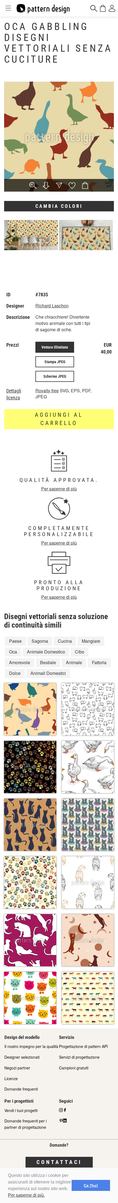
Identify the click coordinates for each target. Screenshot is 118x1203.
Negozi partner (17, 1067)
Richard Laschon (52, 305)
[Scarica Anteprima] (46, 186)
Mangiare (91, 641)
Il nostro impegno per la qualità (31, 1046)
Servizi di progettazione (79, 1057)
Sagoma (40, 641)
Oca (13, 652)
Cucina (65, 641)
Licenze (11, 1078)
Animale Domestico (46, 652)
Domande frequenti (21, 1089)
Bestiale (48, 662)
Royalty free (47, 390)
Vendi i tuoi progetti (21, 1110)
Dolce (15, 673)
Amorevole (19, 662)
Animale (74, 662)
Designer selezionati (22, 1057)
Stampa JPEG (54, 362)
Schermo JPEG (54, 376)
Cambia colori (59, 206)
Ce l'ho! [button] (91, 1185)
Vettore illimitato (54, 347)
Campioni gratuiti (73, 1067)
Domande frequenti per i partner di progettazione (25, 1124)
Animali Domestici (48, 673)
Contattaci (59, 1162)
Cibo (79, 652)
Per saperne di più (59, 488)
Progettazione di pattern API (83, 1046)
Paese (15, 641)
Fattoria (99, 662)
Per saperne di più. (26, 1195)
